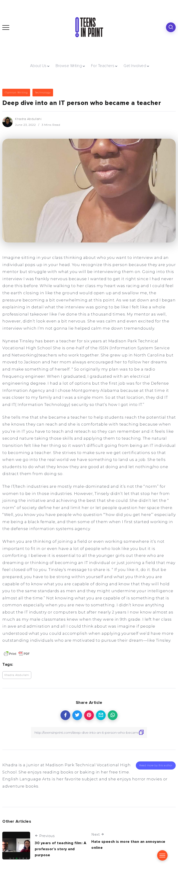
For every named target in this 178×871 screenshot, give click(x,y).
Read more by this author (155, 765)
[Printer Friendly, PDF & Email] (16, 653)
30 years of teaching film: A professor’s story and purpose (60, 849)
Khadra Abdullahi (28, 119)
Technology (43, 92)
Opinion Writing (16, 92)
